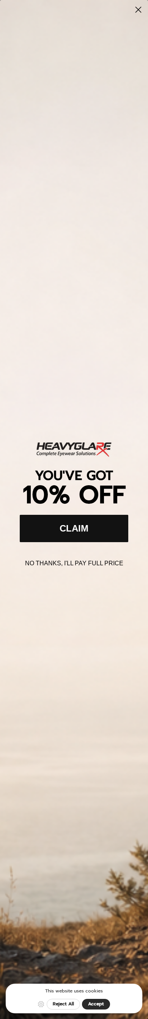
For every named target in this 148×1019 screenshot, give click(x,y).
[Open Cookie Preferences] (41, 1004)
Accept (96, 1003)
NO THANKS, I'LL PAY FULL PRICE (74, 563)
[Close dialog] (138, 9)
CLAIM (74, 528)
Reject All (63, 1003)
